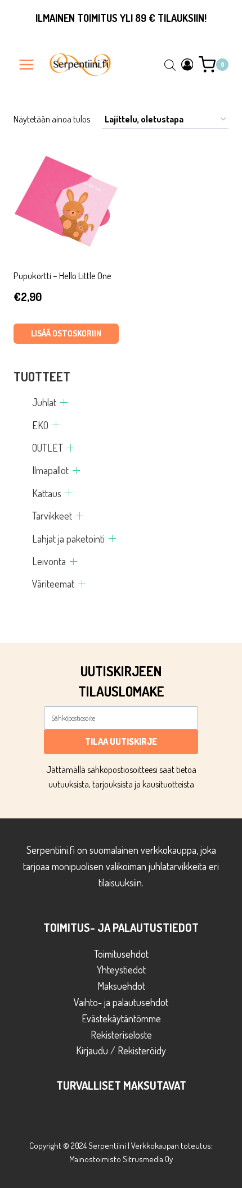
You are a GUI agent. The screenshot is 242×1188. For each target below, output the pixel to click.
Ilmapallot (50, 470)
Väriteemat (53, 583)
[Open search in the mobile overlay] (170, 65)
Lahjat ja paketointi (68, 538)
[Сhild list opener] (64, 402)
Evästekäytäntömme (121, 1018)
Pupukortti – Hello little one (62, 275)
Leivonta (49, 561)
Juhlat (44, 402)
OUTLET (47, 447)
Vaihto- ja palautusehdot (121, 1002)
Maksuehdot (121, 986)
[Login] (187, 64)
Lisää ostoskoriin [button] (66, 333)
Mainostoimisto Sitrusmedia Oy (121, 1159)
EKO (40, 425)
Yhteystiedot (121, 969)
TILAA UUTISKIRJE (121, 741)
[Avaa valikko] (27, 64)
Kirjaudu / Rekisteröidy (121, 1050)
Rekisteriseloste (121, 1034)
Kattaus (46, 493)
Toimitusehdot (121, 954)
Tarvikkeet (52, 515)
